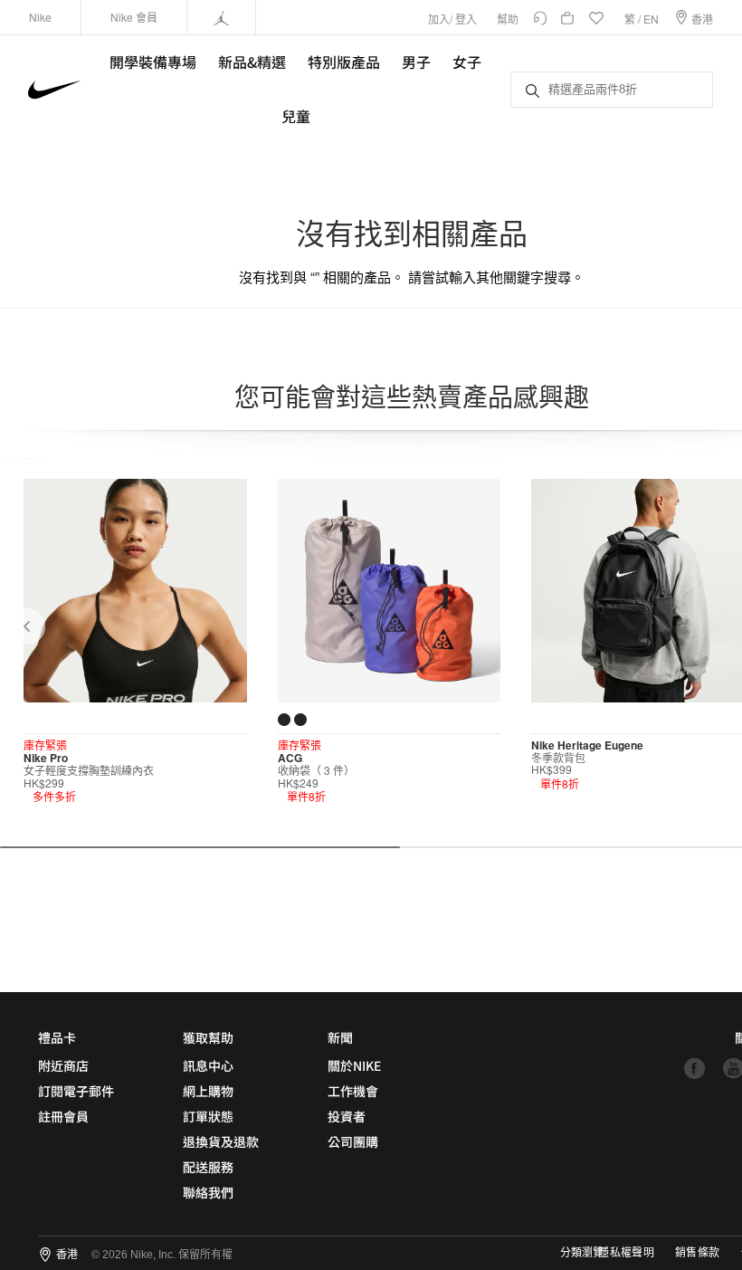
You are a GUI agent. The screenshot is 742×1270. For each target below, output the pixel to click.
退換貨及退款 (221, 1141)
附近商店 (63, 1065)
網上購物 (208, 1091)
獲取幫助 (208, 1037)
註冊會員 (63, 1116)
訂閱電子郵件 (76, 1091)
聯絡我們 (208, 1192)
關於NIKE (354, 1065)
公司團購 (353, 1141)
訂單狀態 (208, 1116)
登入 (466, 18)
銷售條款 (697, 1252)
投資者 (347, 1116)
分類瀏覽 (582, 1252)
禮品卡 (57, 1037)
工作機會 (353, 1091)
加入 (439, 18)
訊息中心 (208, 1065)
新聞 (340, 1037)
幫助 (507, 18)
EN (651, 18)
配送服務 (208, 1167)
